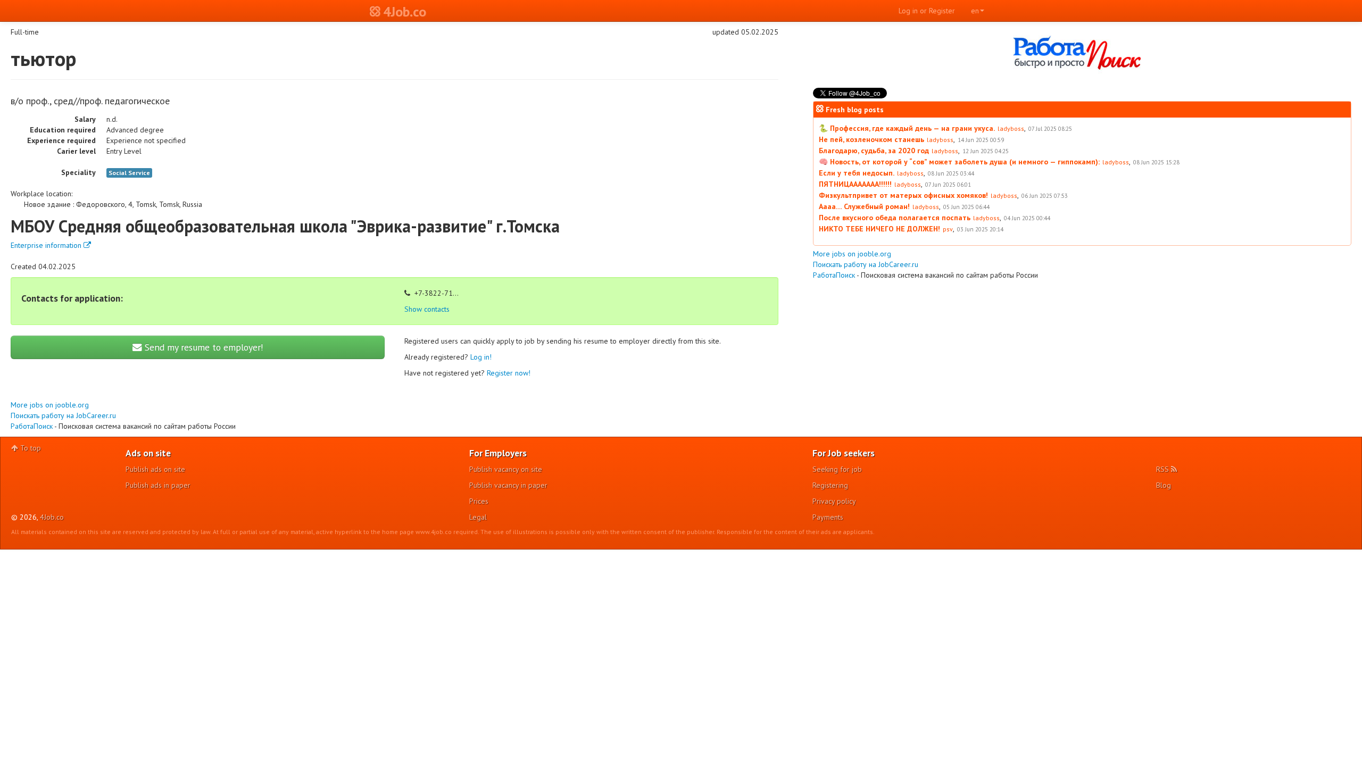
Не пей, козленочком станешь (871, 139)
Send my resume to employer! (202, 347)
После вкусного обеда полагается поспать (894, 217)
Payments (827, 517)
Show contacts (427, 309)
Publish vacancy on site (505, 469)
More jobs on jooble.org (50, 405)
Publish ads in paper (158, 485)
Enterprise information (47, 245)
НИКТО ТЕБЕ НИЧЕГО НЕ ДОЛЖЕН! (879, 229)
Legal (478, 517)
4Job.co (52, 517)
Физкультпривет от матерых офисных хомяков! (903, 195)
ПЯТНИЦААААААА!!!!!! (855, 184)
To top (29, 448)
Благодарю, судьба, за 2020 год (874, 150)
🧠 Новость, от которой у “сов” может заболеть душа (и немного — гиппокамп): (959, 161)
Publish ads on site (155, 469)
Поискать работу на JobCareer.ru (63, 415)
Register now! (508, 373)
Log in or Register (927, 10)
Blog (1163, 485)
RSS (1163, 469)
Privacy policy (834, 501)
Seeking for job (837, 469)
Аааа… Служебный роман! (864, 206)
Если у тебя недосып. (856, 173)
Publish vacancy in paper (508, 485)
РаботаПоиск (32, 426)
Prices (478, 501)
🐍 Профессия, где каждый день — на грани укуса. (907, 128)
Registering (830, 485)
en (975, 10)
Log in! (481, 357)
